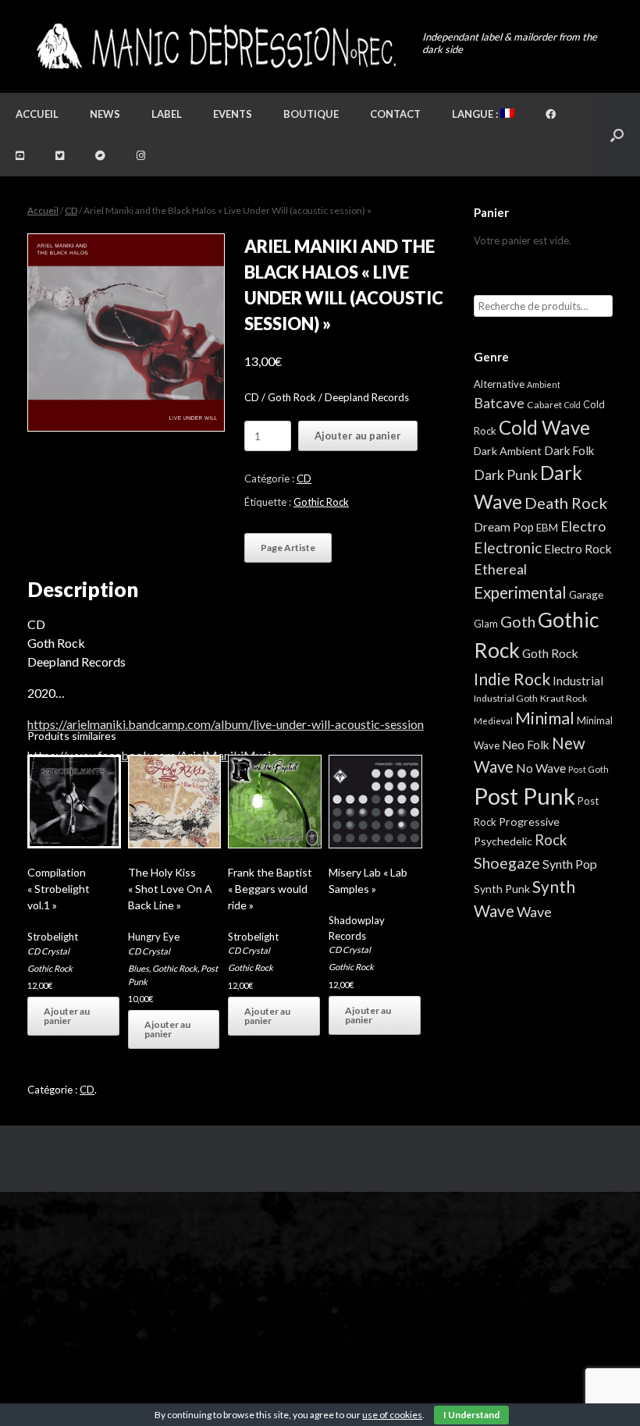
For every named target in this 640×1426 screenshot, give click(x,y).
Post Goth (588, 769)
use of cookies (392, 1415)
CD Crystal (48, 951)
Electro (583, 526)
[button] (617, 134)
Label (166, 114)
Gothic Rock (321, 502)
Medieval (493, 721)
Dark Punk (506, 475)
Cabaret (544, 405)
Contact (395, 114)
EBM (547, 527)
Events (232, 114)
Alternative (499, 384)
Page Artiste (288, 547)
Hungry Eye (154, 936)
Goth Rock (550, 652)
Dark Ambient (508, 450)
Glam (486, 623)
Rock (551, 839)
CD (71, 210)
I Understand (471, 1415)
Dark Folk (569, 450)
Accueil (37, 114)
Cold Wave (544, 427)
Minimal (544, 718)
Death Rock (565, 502)
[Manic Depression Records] (215, 46)
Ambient (543, 384)
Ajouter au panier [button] (67, 1015)
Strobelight (52, 936)
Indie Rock (512, 678)
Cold (572, 405)
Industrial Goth (506, 698)
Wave (534, 911)
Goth (517, 621)
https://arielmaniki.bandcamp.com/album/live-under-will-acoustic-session (225, 724)
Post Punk (524, 795)
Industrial (578, 681)
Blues (138, 968)
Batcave (499, 402)
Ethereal (500, 569)
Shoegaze (507, 863)
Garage (586, 594)
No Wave (541, 767)
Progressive (529, 821)
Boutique (311, 114)
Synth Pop (569, 863)
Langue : (476, 114)
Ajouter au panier (358, 435)
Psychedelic (503, 841)
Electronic (508, 548)
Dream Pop (504, 527)
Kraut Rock (563, 698)
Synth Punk (502, 888)
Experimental (520, 592)
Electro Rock (578, 548)
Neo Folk (525, 745)
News (105, 114)
